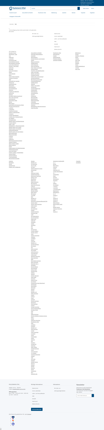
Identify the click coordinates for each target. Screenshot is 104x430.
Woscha (33, 368)
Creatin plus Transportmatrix (16, 117)
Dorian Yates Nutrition (36, 204)
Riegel (10, 72)
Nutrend (33, 278)
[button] (86, 8)
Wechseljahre (34, 57)
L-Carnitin (11, 59)
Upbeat (33, 356)
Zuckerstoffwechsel (35, 88)
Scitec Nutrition (34, 332)
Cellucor (33, 186)
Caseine (11, 137)
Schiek (32, 330)
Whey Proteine (12, 145)
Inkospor (33, 237)
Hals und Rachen (35, 66)
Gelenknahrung (12, 84)
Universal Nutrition (35, 354)
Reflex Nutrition (34, 314)
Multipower (34, 284)
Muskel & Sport (12, 53)
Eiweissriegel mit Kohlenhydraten (17, 148)
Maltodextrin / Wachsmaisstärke (16, 125)
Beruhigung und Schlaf (36, 79)
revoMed (33, 325)
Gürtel (10, 164)
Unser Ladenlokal (58, 36)
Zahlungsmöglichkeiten (37, 36)
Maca (10, 75)
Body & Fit (33, 180)
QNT (32, 311)
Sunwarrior (33, 344)
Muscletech (34, 286)
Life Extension (34, 253)
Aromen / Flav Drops (14, 66)
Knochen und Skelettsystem (37, 70)
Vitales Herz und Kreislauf (37, 76)
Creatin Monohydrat (13, 115)
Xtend (32, 369)
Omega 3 (55, 195)
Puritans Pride (34, 310)
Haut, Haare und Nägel (36, 67)
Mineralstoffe (34, 97)
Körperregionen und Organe (38, 59)
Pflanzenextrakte (13, 134)
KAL (32, 247)
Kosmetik (33, 56)
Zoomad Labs (34, 374)
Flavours (11, 94)
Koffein (55, 183)
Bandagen (11, 162)
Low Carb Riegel (12, 151)
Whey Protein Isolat (57, 204)
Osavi (32, 298)
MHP (32, 259)
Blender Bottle (34, 191)
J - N (54, 182)
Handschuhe (12, 165)
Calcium (55, 167)
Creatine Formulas (13, 111)
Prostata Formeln (35, 75)
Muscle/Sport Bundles (14, 158)
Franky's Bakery (34, 231)
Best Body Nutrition (35, 188)
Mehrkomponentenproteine (15, 140)
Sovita (32, 338)
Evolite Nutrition (35, 211)
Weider (32, 366)
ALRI (32, 171)
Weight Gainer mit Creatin (15, 127)
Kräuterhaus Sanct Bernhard (38, 283)
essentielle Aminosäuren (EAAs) (16, 105)
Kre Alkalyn (11, 118)
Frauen (77, 54)
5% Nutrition (34, 164)
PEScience (33, 302)
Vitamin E (55, 201)
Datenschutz (57, 33)
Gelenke (33, 84)
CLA (10, 56)
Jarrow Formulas (35, 244)
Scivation (33, 333)
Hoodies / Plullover (79, 56)
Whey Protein (56, 203)
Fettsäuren (11, 82)
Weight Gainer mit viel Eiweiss (16, 131)
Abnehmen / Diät (13, 54)
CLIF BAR (33, 195)
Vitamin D (55, 200)
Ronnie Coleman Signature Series (39, 316)
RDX (32, 313)
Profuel (32, 305)
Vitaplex (33, 360)
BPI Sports (33, 194)
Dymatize (33, 225)
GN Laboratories (35, 216)
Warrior (33, 363)
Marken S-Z (33, 328)
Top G (32, 350)
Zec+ (32, 372)
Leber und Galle (35, 72)
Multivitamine (12, 87)
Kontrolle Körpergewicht (37, 54)
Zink (54, 205)
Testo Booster (12, 73)
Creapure (11, 114)
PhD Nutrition (34, 304)
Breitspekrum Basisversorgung (38, 106)
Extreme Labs (34, 213)
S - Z (54, 197)
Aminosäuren (12, 99)
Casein (54, 168)
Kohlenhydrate (56, 57)
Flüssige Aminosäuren (14, 106)
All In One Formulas (13, 97)
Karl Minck (33, 281)
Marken (33, 161)
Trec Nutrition (34, 351)
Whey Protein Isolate (14, 143)
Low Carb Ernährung (14, 64)
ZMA (10, 79)
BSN (32, 197)
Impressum (57, 46)
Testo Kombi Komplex (14, 76)
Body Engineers (34, 182)
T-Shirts (77, 59)
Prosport (33, 326)
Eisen (54, 176)
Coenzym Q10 (56, 170)
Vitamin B (55, 198)
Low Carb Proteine (13, 70)
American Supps (35, 173)
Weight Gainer (56, 207)
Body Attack (34, 192)
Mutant (33, 289)
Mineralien (11, 85)
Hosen (76, 57)
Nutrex (32, 290)
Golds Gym (33, 219)
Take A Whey (34, 347)
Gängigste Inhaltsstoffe (58, 161)
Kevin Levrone (34, 249)
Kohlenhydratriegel (13, 149)
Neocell (33, 274)
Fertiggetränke (12, 120)
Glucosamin (56, 179)
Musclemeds (34, 268)
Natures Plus (34, 280)
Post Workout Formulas (14, 63)
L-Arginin (11, 108)
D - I (54, 173)
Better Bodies (34, 189)
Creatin (55, 56)
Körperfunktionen (35, 78)
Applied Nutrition (35, 174)
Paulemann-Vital (57, 53)
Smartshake (34, 336)
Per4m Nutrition (35, 301)
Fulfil (32, 214)
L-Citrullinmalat (56, 189)
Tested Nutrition (35, 348)
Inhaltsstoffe (34, 90)
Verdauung (33, 87)
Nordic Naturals (35, 275)
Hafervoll (33, 220)
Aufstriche (11, 93)
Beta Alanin (11, 103)
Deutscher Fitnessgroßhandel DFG (39, 201)
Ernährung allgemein (14, 91)
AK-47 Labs (33, 165)
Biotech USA (34, 177)
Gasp (32, 234)
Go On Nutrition (35, 217)
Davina (32, 240)
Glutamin (55, 180)
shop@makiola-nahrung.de (18, 389)
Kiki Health (33, 250)
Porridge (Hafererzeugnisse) (15, 96)
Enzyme (33, 94)
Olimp (32, 319)
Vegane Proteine (13, 142)
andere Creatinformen (14, 112)
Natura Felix (34, 269)
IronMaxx (33, 238)
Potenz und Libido (35, 85)
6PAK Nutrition (34, 293)
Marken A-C (34, 162)
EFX (32, 226)
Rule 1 (32, 317)
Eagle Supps (34, 205)
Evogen (32, 210)
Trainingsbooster (13, 157)
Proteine (11, 136)
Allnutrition (33, 170)
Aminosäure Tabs (13, 100)
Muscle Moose (34, 267)
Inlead (32, 223)
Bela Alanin (56, 165)
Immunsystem (34, 69)
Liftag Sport (34, 255)
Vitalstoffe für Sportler (14, 81)
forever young (34, 232)
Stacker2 (33, 342)
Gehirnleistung (34, 64)
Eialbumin (11, 139)
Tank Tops (77, 60)
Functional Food (12, 60)
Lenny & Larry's (34, 252)
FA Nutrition (34, 229)
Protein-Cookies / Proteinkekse (16, 152)
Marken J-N (33, 243)
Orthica (33, 296)
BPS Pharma (34, 183)
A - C (54, 162)
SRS (32, 341)
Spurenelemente (13, 88)
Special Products (13, 155)
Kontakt (56, 44)
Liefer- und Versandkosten (60, 39)
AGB (55, 41)
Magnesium (56, 191)
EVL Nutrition (34, 208)
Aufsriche (11, 67)
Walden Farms (34, 362)
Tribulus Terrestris (13, 78)
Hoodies (77, 63)
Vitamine (11, 90)
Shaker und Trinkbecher (14, 167)
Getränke (11, 69)
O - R (54, 194)
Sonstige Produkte (57, 60)
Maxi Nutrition (34, 258)
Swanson (33, 345)
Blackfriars (33, 179)
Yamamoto (33, 371)
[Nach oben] (0, 429)
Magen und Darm (35, 73)
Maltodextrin (56, 192)
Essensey (33, 207)
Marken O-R (34, 292)
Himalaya (33, 222)
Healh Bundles (34, 108)
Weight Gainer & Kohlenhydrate (16, 121)
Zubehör (11, 161)
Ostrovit (33, 299)
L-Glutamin (11, 109)
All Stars (33, 167)
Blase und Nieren (35, 62)
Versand (29, 414)
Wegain (33, 365)
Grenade (33, 241)
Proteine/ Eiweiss (57, 59)
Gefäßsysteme (34, 63)
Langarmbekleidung (80, 66)
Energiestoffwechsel (36, 81)
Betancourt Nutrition (36, 176)
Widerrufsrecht (57, 49)
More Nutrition (34, 262)
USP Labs (33, 359)
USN (32, 357)
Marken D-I (33, 198)
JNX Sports (33, 246)
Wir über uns (35, 33)
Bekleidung (78, 53)
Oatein (32, 295)
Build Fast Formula (35, 185)
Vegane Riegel (12, 154)
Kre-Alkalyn (56, 185)
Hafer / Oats (12, 124)
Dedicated (33, 200)
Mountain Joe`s (34, 264)
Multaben (33, 265)
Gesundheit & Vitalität (36, 53)
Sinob (32, 335)
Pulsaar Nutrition (35, 307)
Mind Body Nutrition (36, 261)
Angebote (78, 162)
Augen (32, 60)
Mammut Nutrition (35, 256)
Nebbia (33, 272)
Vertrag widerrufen (36, 409)
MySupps (33, 287)
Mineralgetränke (13, 133)
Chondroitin (56, 174)
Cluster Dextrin (12, 123)
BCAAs (10, 102)
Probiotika (33, 102)
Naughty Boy (34, 271)
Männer (77, 62)
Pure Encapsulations (36, 308)
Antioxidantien (34, 93)
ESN (32, 228)
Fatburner (11, 57)
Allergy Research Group (36, 168)
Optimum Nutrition (35, 320)
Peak (32, 323)
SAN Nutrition (34, 329)
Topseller (78, 161)
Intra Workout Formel (14, 62)
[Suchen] (79, 8)
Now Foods (33, 277)
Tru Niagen (33, 353)
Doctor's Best (34, 203)
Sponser (33, 339)
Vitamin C (55, 211)
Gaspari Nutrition (35, 235)
